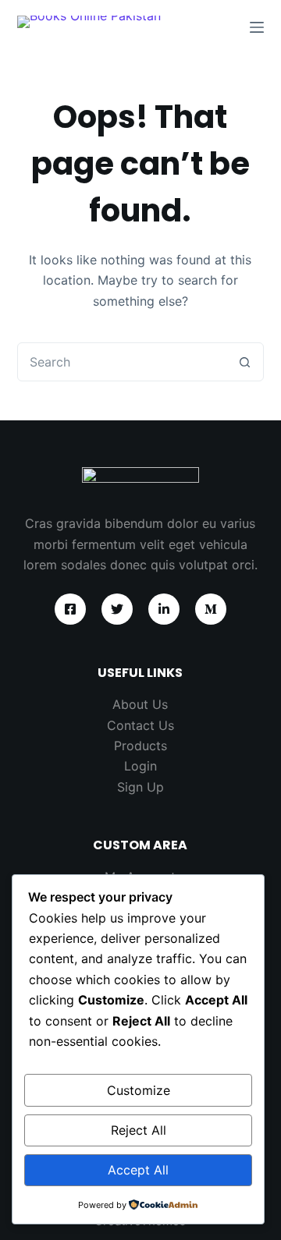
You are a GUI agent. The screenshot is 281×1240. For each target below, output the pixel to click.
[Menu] (257, 27)
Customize (138, 1090)
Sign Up (140, 787)
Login (140, 766)
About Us (140, 704)
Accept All (138, 1170)
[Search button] (244, 362)
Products (140, 745)
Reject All (138, 1130)
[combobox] (122, 361)
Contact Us (140, 725)
